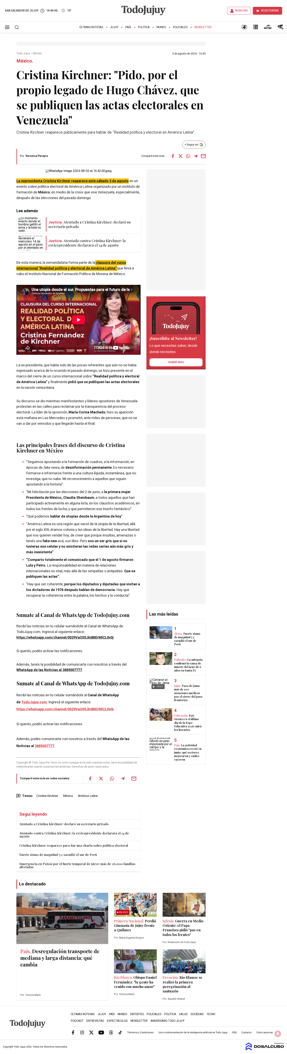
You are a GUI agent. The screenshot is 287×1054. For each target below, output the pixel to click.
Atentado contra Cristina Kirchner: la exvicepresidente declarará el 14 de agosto (74, 834)
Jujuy (114, 27)
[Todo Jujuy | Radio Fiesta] (280, 28)
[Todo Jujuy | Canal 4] (244, 28)
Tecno (211, 1014)
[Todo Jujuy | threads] (111, 1032)
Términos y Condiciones (140, 1032)
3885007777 (44, 746)
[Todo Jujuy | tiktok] (120, 1032)
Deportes (137, 1014)
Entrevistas (95, 1021)
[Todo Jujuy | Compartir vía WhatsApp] (188, 156)
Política (144, 27)
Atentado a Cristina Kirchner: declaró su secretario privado (64, 824)
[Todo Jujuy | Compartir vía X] (180, 156)
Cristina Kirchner (47, 796)
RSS (234, 1032)
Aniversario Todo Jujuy (167, 1021)
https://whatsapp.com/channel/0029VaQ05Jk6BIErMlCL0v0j (65, 637)
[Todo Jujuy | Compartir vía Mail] (203, 156)
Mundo (161, 27)
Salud (183, 1014)
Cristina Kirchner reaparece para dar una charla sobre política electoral (73, 845)
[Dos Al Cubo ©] (265, 1049)
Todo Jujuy (23, 53)
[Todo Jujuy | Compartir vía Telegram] (195, 156)
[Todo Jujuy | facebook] (73, 1032)
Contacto (246, 1032)
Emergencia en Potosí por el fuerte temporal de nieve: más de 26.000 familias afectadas (77, 865)
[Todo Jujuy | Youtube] (101, 1032)
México (68, 796)
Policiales (180, 27)
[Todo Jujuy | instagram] (82, 1032)
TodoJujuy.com (34, 702)
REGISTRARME (270, 11)
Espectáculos (117, 1021)
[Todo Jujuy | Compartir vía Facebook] (172, 156)
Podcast (77, 1021)
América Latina (88, 796)
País (128, 27)
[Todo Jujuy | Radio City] (255, 28)
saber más (176, 362)
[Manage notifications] (278, 1034)
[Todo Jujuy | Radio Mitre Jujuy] (268, 28)
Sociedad (197, 1014)
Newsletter (202, 27)
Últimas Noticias (91, 27)
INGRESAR (241, 11)
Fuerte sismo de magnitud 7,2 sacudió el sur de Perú (58, 855)
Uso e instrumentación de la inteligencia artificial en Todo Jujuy (193, 1032)
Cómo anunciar (264, 1032)
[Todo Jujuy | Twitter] (91, 1032)
